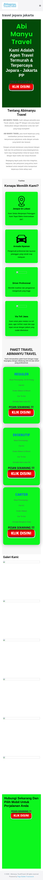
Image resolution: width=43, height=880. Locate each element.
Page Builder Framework (25, 876)
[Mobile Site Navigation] (40, 6)
